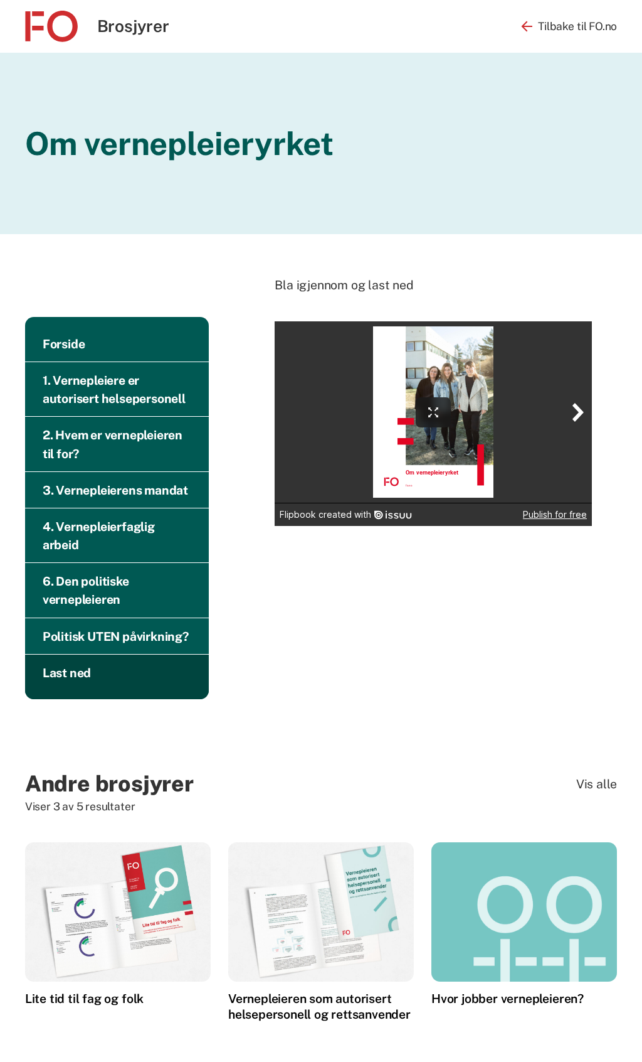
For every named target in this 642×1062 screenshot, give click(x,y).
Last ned (67, 672)
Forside (64, 343)
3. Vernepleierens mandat (115, 490)
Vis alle (596, 783)
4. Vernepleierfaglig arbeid (99, 535)
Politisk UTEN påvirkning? (116, 636)
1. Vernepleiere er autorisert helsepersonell (114, 389)
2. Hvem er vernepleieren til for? (112, 443)
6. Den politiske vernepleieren (86, 590)
